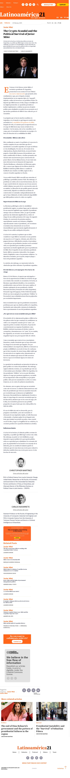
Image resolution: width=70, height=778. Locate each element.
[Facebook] (23, 4)
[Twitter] (24, 690)
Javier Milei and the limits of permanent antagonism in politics (14, 581)
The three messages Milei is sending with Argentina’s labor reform (15, 549)
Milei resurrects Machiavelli (11, 559)
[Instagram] (26, 4)
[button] (37, 4)
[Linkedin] (30, 4)
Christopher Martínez (11, 51)
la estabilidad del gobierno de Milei (23, 122)
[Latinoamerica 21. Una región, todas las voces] (34, 747)
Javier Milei (8, 27)
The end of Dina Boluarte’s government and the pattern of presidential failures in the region (17, 730)
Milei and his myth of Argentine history (14, 623)
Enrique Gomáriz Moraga (11, 562)
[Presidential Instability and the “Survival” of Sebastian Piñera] (52, 711)
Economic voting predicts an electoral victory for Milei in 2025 (16, 601)
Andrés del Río (8, 616)
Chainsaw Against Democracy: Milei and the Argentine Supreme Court (15, 612)
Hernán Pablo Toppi (9, 584)
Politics (3, 723)
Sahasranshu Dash (9, 573)
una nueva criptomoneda (17, 94)
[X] (33, 4)
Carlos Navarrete (26, 51)
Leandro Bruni (8, 552)
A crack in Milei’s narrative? (11, 591)
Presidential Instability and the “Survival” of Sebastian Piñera (50, 729)
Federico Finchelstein (10, 626)
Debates (7, 23)
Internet (38, 723)
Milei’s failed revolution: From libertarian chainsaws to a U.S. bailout (15, 570)
